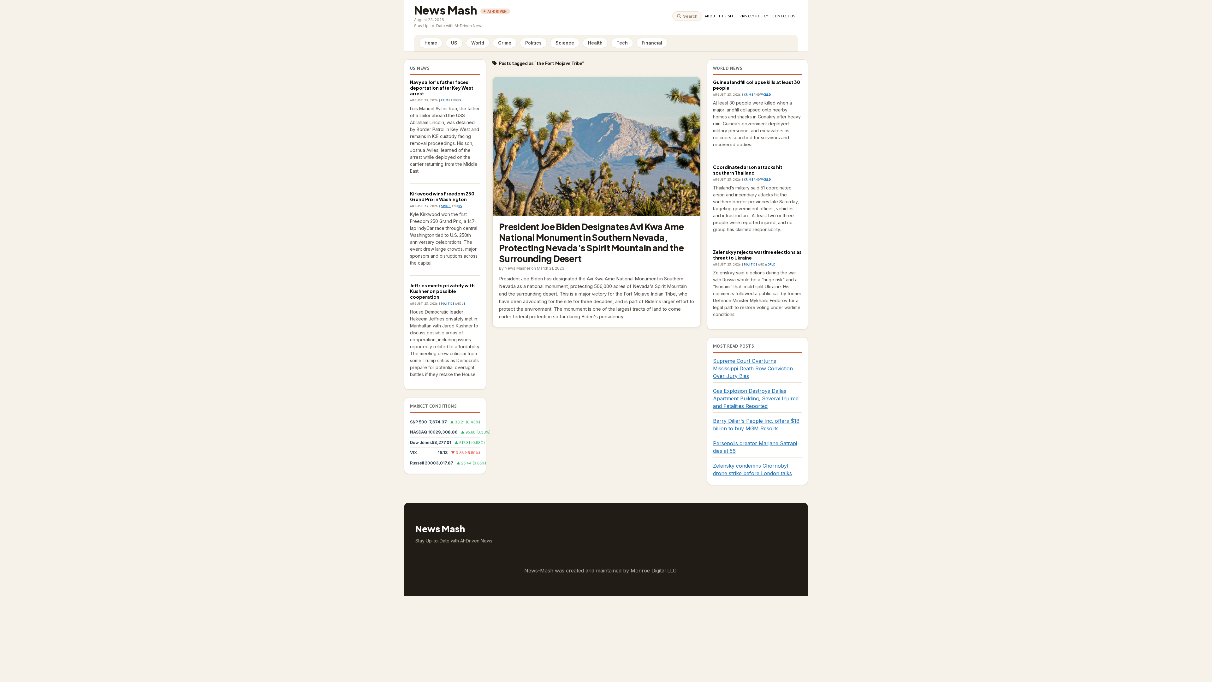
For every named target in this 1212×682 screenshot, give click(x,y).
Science (565, 42)
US (454, 42)
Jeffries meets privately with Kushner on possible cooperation (442, 291)
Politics (533, 42)
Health (595, 42)
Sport (446, 206)
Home (431, 42)
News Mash (445, 10)
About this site (720, 16)
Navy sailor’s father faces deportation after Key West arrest (441, 87)
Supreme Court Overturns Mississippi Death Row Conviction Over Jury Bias (753, 368)
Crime (504, 42)
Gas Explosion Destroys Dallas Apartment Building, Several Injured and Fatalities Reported (756, 398)
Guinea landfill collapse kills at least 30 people (756, 85)
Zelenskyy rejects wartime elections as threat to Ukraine (757, 254)
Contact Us (783, 16)
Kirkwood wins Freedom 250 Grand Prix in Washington (442, 196)
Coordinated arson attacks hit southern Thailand (747, 170)
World (477, 42)
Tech (622, 42)
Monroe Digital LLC (653, 570)
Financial (652, 42)
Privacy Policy (754, 16)
